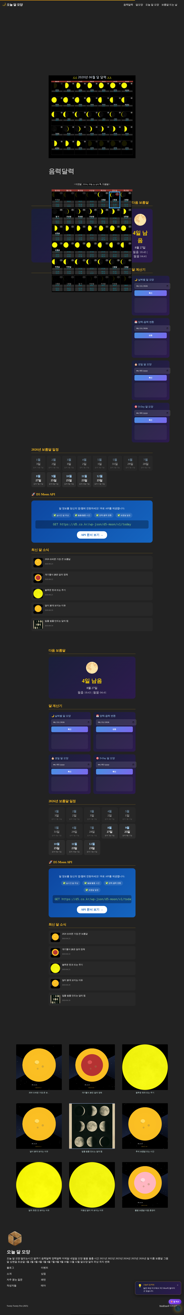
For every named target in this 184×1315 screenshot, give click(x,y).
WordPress (163, 1306)
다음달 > (106, 184)
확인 (150, 293)
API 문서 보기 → (92, 534)
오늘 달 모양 (15, 4)
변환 (150, 335)
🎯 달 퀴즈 (175, 1302)
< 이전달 (78, 184)
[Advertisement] (92, 38)
